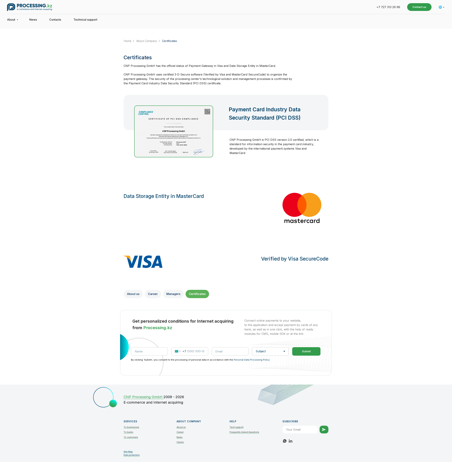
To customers (131, 437)
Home (127, 41)
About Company (146, 41)
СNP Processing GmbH (143, 397)
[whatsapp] (284, 441)
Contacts (55, 19)
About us (133, 294)
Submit (306, 351)
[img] (103, 397)
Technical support (85, 19)
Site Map (128, 451)
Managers (173, 294)
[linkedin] (290, 441)
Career (153, 294)
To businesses (131, 427)
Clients (180, 442)
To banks (128, 432)
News (33, 19)
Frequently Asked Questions (244, 432)
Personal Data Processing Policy (252, 359)
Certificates (169, 41)
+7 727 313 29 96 (388, 7)
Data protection (132, 455)
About (11, 19)
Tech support (236, 427)
